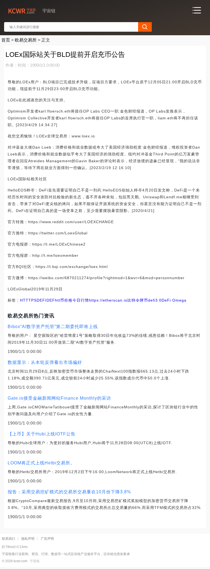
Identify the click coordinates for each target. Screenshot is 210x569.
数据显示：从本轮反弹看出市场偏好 (45, 362)
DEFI (41, 300)
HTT (24, 300)
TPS (32, 300)
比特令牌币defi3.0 (144, 300)
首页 (5, 40)
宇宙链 (35, 561)
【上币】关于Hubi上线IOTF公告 (41, 434)
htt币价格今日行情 (72, 300)
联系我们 (8, 538)
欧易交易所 (26, 40)
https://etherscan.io (108, 300)
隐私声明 (27, 538)
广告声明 (47, 538)
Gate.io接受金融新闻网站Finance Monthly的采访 (59, 398)
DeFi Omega (174, 300)
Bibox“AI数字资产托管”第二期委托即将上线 (53, 326)
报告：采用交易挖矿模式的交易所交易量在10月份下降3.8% (69, 492)
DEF (50, 300)
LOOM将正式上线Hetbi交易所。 (41, 463)
